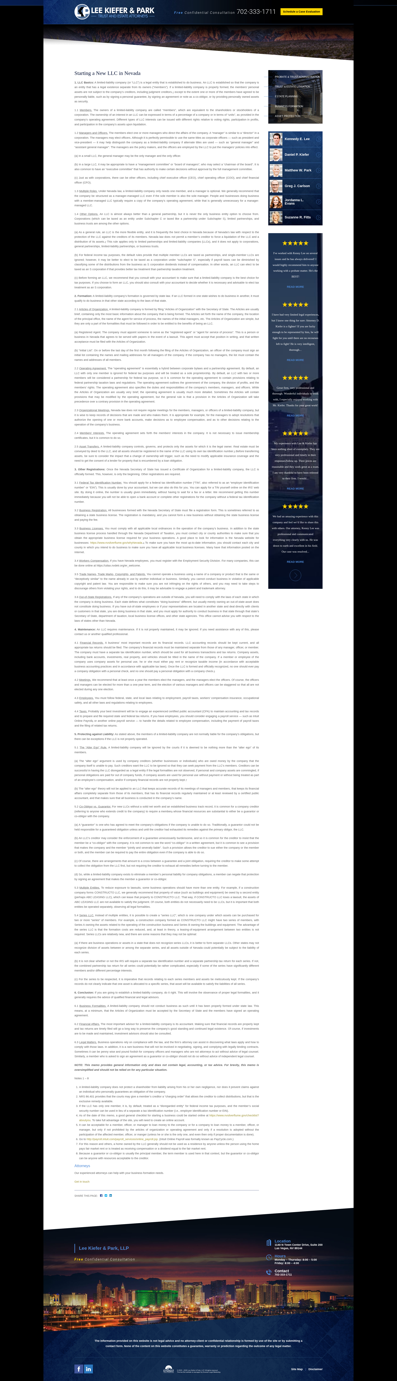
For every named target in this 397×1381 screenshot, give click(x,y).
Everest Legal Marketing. (212, 1372)
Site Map (297, 1369)
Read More (295, 286)
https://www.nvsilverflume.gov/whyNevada (116, 542)
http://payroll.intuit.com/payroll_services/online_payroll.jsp (122, 1139)
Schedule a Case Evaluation (301, 11)
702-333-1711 (256, 12)
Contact (282, 1271)
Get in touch (81, 1181)
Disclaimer (315, 1369)
